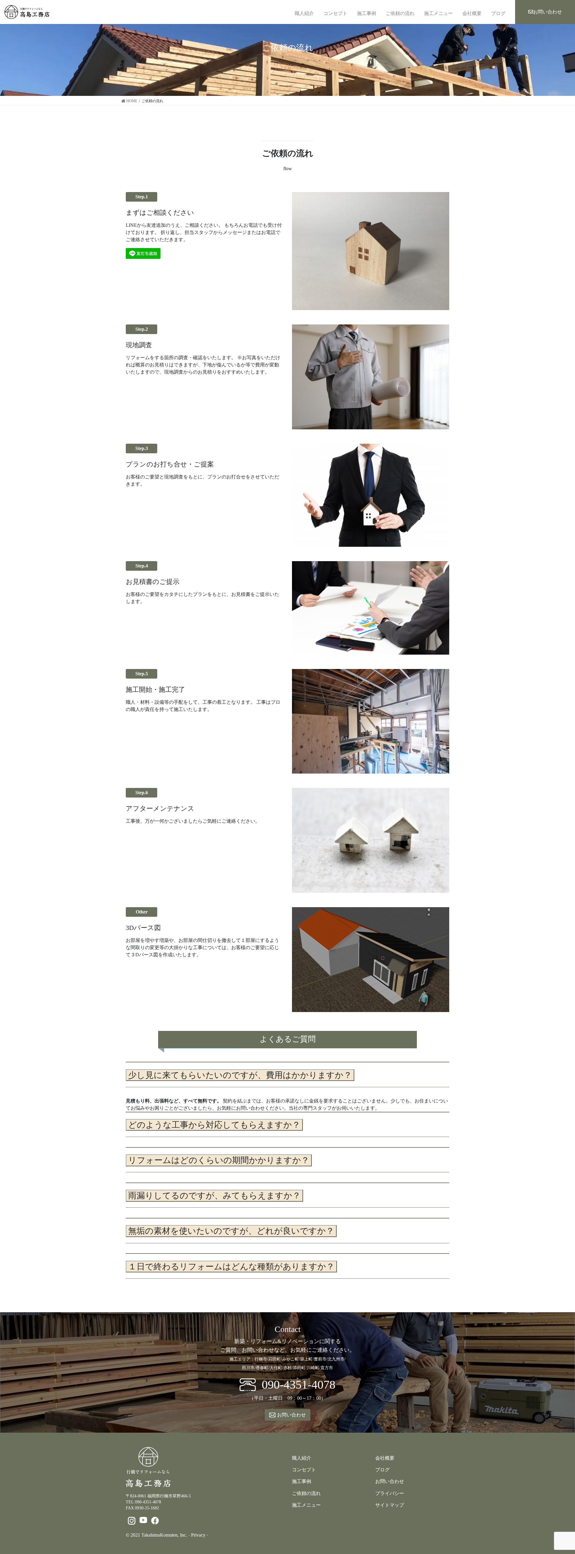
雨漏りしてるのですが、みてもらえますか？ (214, 1195)
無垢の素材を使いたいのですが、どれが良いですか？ (231, 1231)
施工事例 (366, 13)
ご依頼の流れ (400, 13)
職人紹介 (304, 13)
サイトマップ (389, 1505)
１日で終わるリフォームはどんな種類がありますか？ (231, 1266)
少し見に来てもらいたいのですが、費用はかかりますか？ (240, 1075)
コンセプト (335, 13)
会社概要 (472, 13)
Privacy (198, 1535)
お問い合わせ (547, 11)
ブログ (498, 13)
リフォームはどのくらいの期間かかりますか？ (218, 1160)
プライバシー (389, 1493)
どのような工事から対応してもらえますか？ (214, 1124)
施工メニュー (438, 13)
